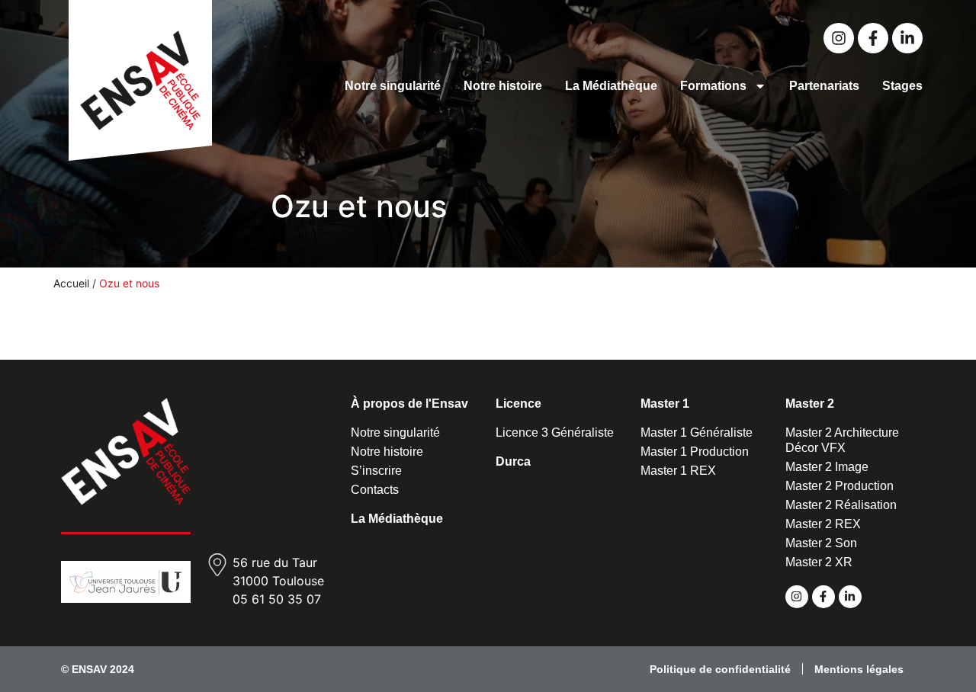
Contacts (375, 489)
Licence (518, 403)
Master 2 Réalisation (841, 504)
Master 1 (664, 403)
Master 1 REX (678, 470)
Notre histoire (503, 85)
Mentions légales (859, 669)
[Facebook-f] (873, 38)
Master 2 (809, 403)
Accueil (71, 283)
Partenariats (824, 85)
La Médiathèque (611, 85)
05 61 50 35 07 (277, 599)
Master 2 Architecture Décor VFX (842, 440)
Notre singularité (393, 85)
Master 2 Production (839, 485)
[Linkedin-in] (907, 38)
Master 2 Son (821, 543)
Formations (713, 85)
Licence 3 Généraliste (555, 432)
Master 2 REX (823, 523)
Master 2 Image (826, 466)
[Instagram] (839, 38)
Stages (902, 85)
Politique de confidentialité (720, 669)
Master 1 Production (694, 451)
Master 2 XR (818, 562)
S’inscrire (376, 470)
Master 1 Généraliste (696, 432)
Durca (513, 461)
